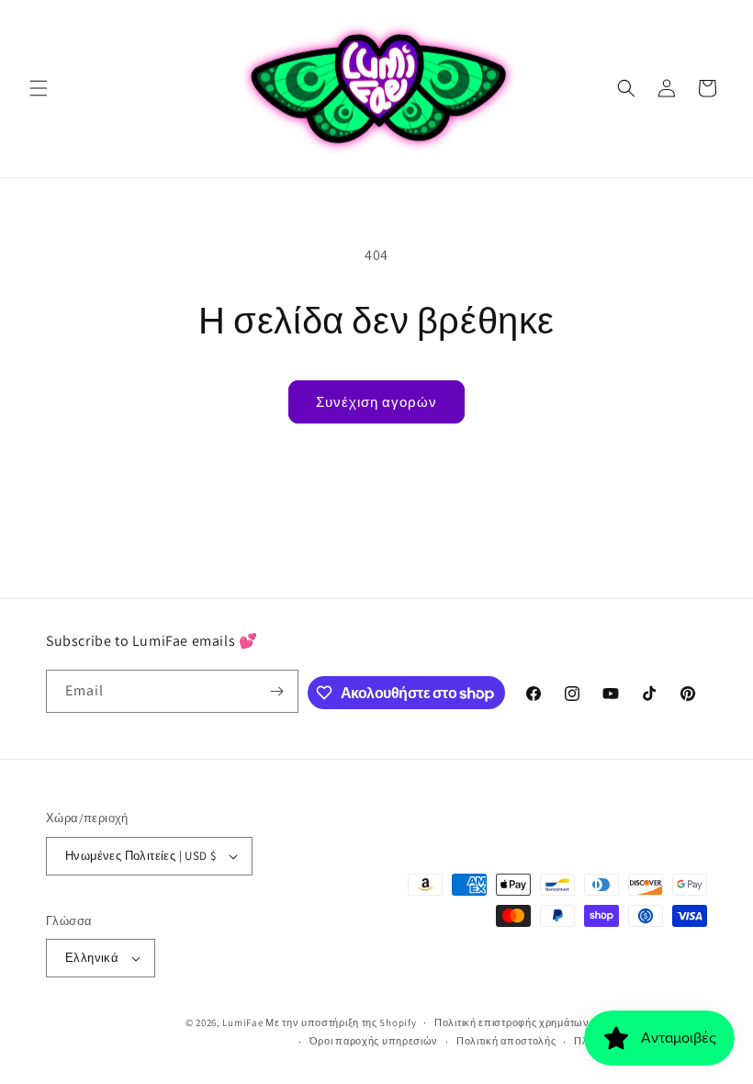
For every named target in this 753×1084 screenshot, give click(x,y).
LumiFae (242, 1022)
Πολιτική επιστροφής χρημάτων (512, 1022)
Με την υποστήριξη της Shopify (340, 1022)
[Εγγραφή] (277, 691)
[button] (38, 88)
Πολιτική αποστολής (506, 1040)
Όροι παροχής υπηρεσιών (373, 1040)
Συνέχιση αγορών (376, 402)
